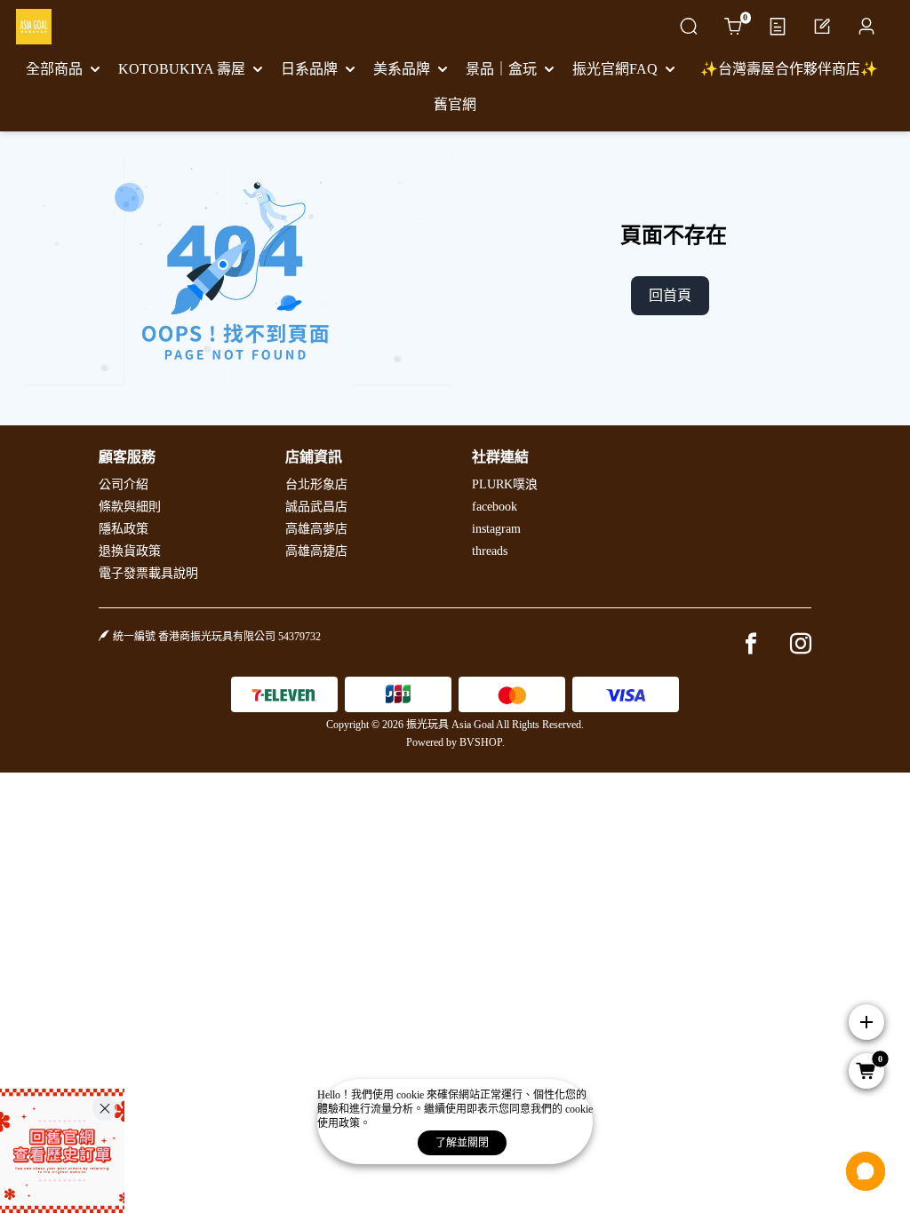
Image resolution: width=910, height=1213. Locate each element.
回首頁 (670, 295)
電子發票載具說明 (148, 573)
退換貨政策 (130, 551)
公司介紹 (123, 484)
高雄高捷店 (316, 551)
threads (489, 551)
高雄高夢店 (316, 528)
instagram (496, 528)
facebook (494, 506)
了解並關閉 (462, 1143)
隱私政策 (123, 528)
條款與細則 (130, 506)
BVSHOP (480, 742)
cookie (411, 1095)
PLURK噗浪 (505, 484)
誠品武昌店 (316, 506)
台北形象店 (316, 484)
